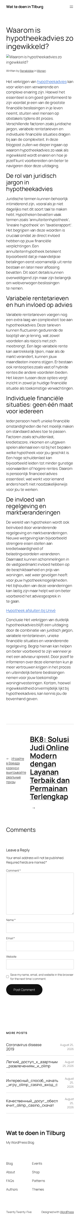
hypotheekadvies (52, 81)
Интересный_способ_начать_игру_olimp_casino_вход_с (32, 1082)
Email (10, 938)
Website (11, 956)
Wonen (41, 71)
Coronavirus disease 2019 (24, 1047)
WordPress (67, 1212)
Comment (13, 870)
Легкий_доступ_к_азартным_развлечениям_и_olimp (32, 1064)
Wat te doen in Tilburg (24, 6)
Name (10, 920)
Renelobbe (27, 71)
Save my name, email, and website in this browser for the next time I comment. (41, 977)
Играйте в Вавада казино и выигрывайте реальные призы (16, 770)
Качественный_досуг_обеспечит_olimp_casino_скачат (32, 1103)
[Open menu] (71, 6)
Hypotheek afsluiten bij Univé (31, 610)
